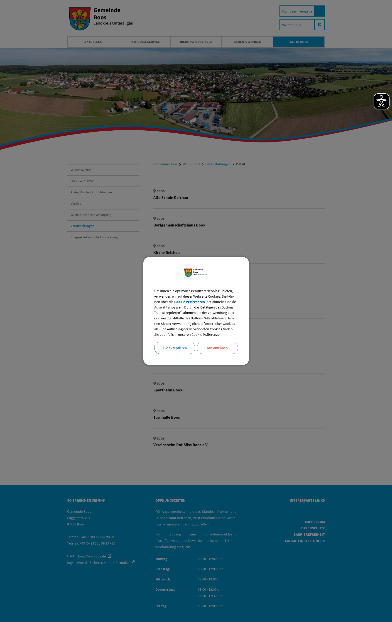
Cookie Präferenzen (189, 301)
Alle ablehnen (217, 348)
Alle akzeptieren (174, 348)
